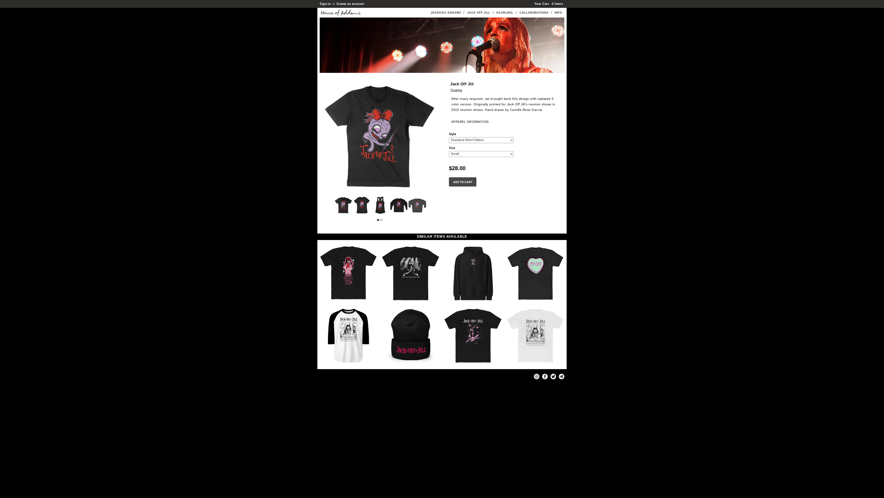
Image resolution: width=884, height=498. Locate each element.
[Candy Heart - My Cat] (535, 273)
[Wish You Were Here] (411, 273)
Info (558, 12)
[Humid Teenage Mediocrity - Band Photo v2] (473, 336)
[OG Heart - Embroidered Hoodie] (473, 273)
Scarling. (505, 12)
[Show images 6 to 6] (381, 220)
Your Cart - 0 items (548, 4)
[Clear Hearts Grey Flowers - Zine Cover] (535, 336)
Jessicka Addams (445, 12)
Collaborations (534, 12)
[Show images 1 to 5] (378, 220)
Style (452, 134)
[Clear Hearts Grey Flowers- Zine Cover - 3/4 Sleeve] (348, 336)
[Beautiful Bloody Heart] (348, 273)
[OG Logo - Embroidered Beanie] (411, 336)
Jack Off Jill (478, 12)
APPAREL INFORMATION (469, 122)
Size (452, 148)
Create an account (350, 4)
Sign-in (325, 4)
